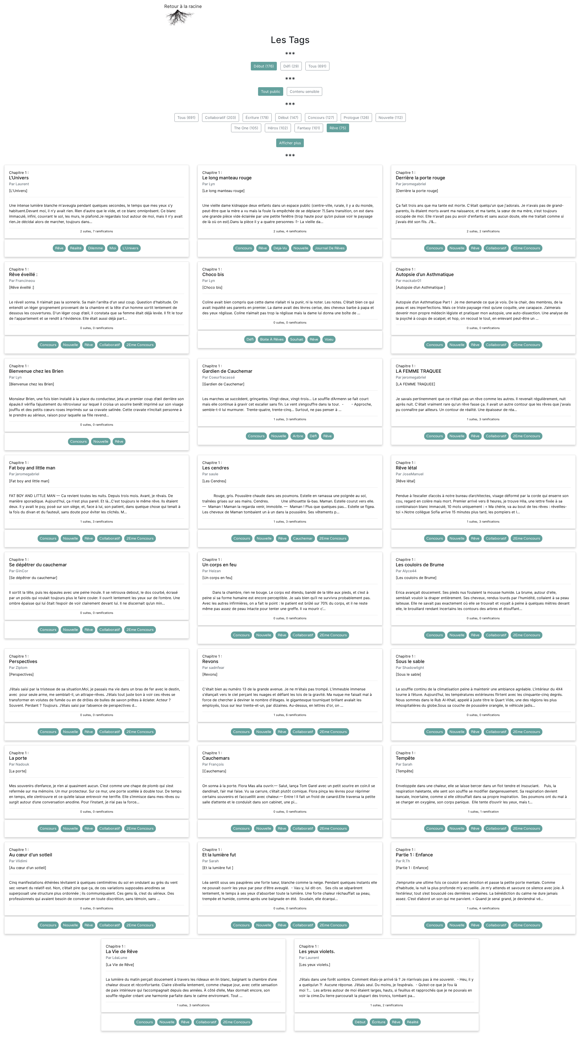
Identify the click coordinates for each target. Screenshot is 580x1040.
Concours (243, 248)
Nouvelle (300, 248)
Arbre (298, 436)
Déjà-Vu (280, 248)
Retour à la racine (183, 6)
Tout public (270, 91)
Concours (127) (321, 117)
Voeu (329, 339)
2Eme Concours (526, 248)
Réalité (76, 248)
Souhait (296, 339)
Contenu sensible (304, 91)
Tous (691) (317, 66)
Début (360, 1022)
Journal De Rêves (330, 248)
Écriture (378, 1022)
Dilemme (95, 248)
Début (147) (288, 117)
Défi (250, 339)
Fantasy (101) (308, 128)
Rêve (59, 248)
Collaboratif (496, 248)
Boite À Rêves (272, 339)
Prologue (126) (356, 117)
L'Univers (130, 248)
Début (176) (264, 66)
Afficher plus (290, 143)
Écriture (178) (257, 117)
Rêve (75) (338, 128)
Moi (112, 248)
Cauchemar (303, 538)
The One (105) (246, 128)
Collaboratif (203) (220, 117)
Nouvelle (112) (391, 117)
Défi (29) (291, 66)
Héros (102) (278, 128)
